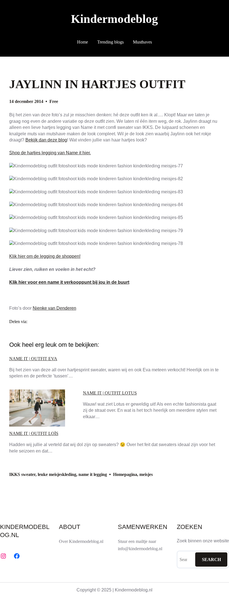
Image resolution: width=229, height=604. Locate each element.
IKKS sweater (22, 474)
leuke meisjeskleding (57, 474)
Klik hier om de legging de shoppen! (44, 256)
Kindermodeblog (114, 18)
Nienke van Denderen (54, 308)
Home (82, 42)
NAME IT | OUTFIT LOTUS (110, 393)
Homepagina (125, 474)
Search (211, 559)
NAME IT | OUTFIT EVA (33, 358)
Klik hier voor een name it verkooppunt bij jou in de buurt (69, 282)
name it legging (92, 474)
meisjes (146, 474)
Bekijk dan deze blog (46, 140)
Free (53, 101)
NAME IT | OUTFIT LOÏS (33, 433)
